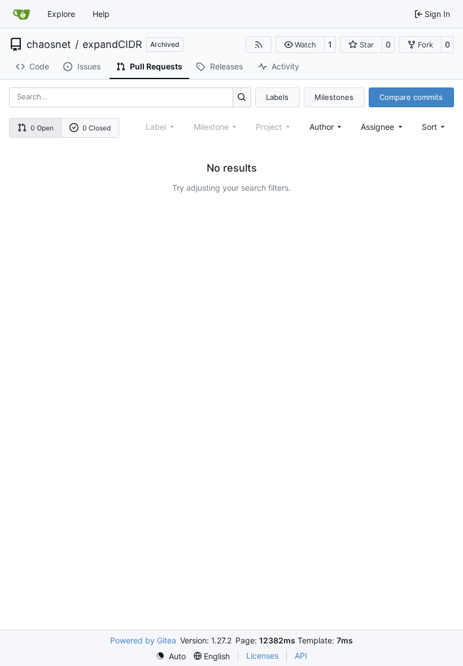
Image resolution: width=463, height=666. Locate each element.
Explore (61, 14)
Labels (277, 97)
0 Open (42, 128)
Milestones (334, 97)
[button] (300, 44)
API (301, 655)
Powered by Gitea (143, 640)
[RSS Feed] (259, 44)
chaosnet (49, 44)
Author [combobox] (321, 127)
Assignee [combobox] (377, 127)
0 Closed (96, 128)
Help (101, 14)
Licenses (262, 655)
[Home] (21, 14)
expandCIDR (112, 44)
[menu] (434, 127)
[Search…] (242, 97)
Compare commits (411, 97)
